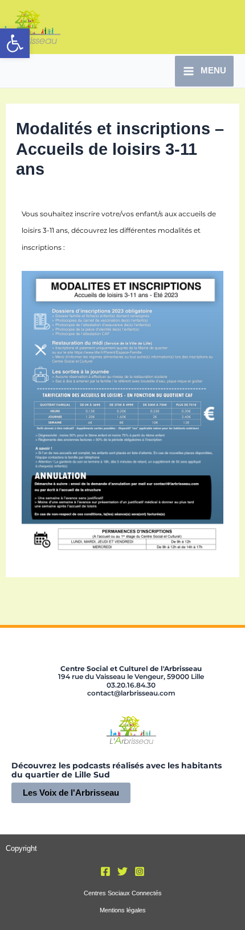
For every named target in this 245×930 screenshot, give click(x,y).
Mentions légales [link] (123, 910)
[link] (15, 43)
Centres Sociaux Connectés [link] (123, 893)
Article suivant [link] (206, 601)
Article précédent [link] (43, 601)
